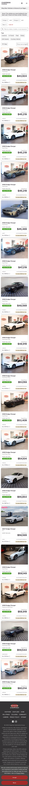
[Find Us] (21, 3)
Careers (5, 717)
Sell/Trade (6, 714)
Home (22, 712)
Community (22, 714)
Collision (14, 714)
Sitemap (23, 717)
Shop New (8, 712)
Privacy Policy (14, 717)
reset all (11, 24)
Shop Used (15, 712)
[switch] (26, 3)
